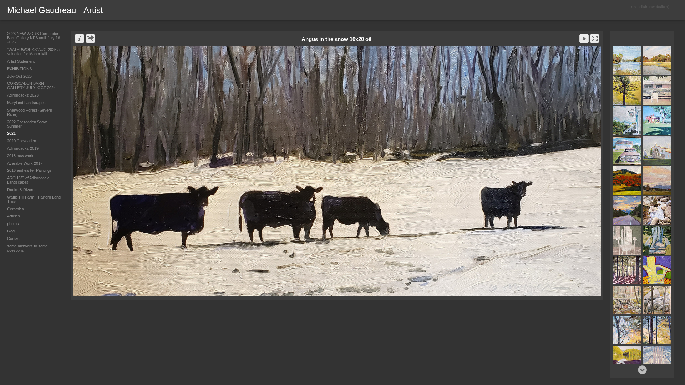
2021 (11, 133)
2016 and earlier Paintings (29, 170)
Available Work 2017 (24, 163)
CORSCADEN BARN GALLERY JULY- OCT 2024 (31, 85)
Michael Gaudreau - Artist (55, 10)
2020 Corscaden (21, 141)
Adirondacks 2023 (23, 95)
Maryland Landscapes (26, 103)
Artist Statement (21, 61)
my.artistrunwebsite (648, 6)
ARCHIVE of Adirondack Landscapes (28, 180)
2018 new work (20, 156)
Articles (13, 216)
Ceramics (15, 209)
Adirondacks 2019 (23, 148)
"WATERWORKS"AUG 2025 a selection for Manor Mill (33, 51)
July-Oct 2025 (19, 76)
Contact (14, 238)
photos (13, 223)
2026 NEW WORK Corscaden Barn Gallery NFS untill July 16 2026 (33, 37)
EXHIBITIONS (19, 69)
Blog (11, 231)
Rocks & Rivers (21, 190)
